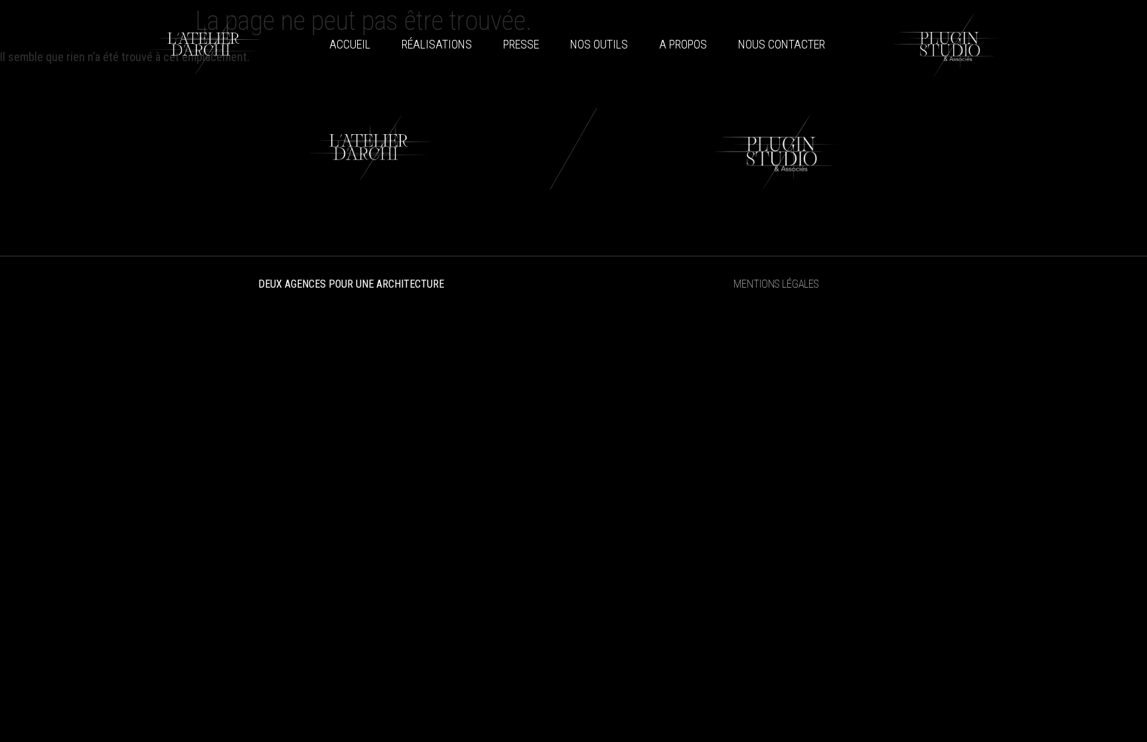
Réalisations (437, 44)
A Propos (683, 44)
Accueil (349, 44)
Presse (521, 44)
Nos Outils (599, 44)
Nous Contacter (781, 44)
